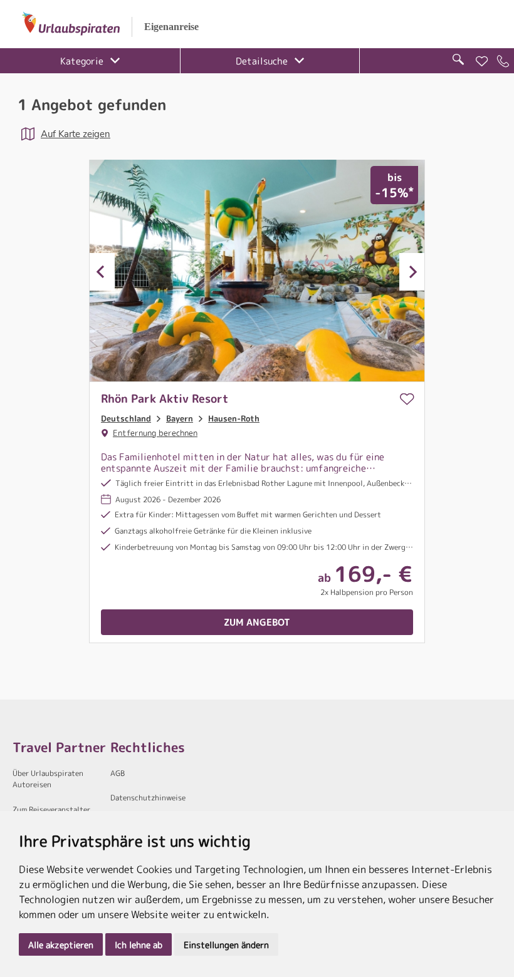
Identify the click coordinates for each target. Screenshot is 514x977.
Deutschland (126, 418)
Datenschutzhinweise (148, 797)
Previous (102, 272)
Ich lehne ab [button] (138, 945)
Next (411, 272)
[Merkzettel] (482, 61)
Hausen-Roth (234, 418)
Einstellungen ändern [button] (226, 945)
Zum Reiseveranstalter (51, 809)
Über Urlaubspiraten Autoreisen (48, 779)
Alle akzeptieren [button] (60, 945)
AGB (117, 773)
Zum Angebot (257, 622)
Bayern (179, 418)
